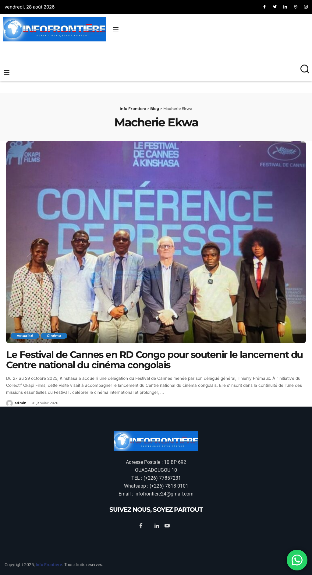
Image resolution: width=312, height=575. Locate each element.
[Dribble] (295, 7)
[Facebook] (264, 7)
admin (21, 403)
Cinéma (54, 335)
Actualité (25, 335)
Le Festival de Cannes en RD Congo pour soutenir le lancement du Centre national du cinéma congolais (154, 360)
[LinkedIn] (285, 7)
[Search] (305, 72)
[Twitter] (274, 7)
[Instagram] (305, 7)
